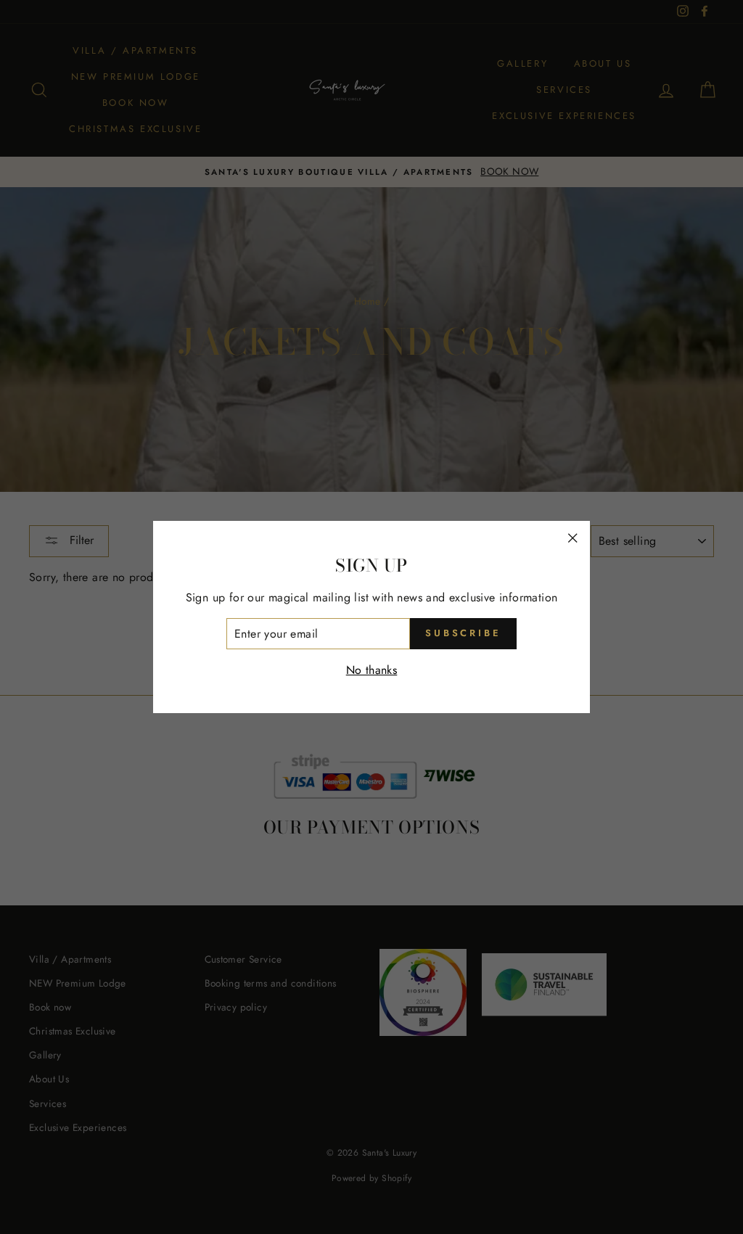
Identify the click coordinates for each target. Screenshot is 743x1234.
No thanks (372, 670)
